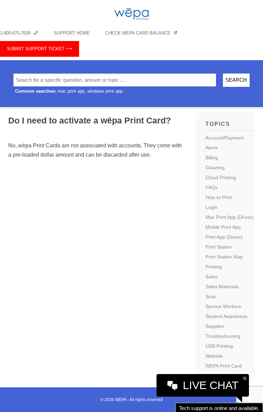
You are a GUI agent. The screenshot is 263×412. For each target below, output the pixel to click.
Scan (210, 296)
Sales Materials (222, 286)
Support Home (72, 33)
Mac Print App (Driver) (229, 217)
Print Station (218, 247)
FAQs (211, 187)
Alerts (211, 147)
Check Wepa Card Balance (138, 33)
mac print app (71, 91)
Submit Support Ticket (35, 48)
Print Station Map (224, 257)
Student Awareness (226, 316)
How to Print (218, 197)
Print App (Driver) (224, 237)
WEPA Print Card (223, 366)
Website (214, 356)
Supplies (214, 326)
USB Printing (219, 346)
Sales (211, 276)
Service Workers (223, 306)
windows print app (105, 91)
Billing (211, 157)
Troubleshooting (222, 336)
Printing (213, 266)
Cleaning (215, 167)
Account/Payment (224, 138)
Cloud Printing (220, 177)
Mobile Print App (223, 227)
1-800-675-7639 (16, 33)
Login (211, 207)
